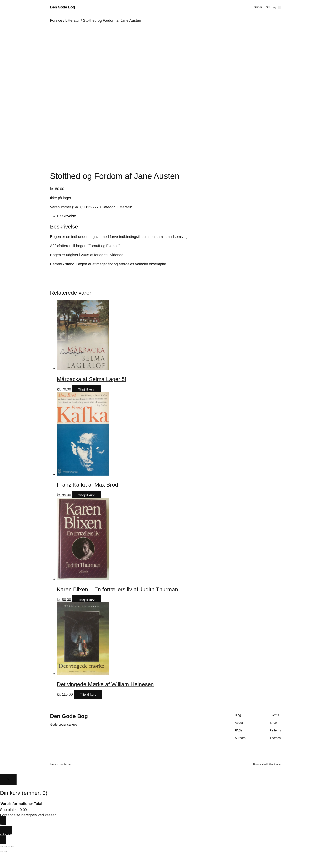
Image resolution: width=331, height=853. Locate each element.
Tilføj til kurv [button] (86, 389)
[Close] (8, 779)
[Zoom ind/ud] (1, 846)
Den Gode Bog (62, 7)
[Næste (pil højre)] (5, 851)
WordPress (275, 764)
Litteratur (72, 20)
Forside (56, 20)
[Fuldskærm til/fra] (5, 846)
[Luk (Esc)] (12, 846)
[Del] (9, 846)
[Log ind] (274, 7)
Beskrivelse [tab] (66, 216)
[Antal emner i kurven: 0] (279, 7)
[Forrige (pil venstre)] (1, 851)
